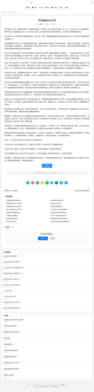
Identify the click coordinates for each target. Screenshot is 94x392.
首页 (28, 7)
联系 (63, 385)
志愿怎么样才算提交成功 (82, 190)
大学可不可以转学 (11, 221)
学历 (35, 7)
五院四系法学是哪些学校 (13, 212)
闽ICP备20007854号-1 (55, 385)
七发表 (61, 7)
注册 (52, 238)
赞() (52, 24)
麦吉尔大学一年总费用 (11, 190)
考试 (41, 7)
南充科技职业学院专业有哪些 (59, 218)
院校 (47, 7)
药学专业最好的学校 (56, 206)
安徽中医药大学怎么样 (57, 200)
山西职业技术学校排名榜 (13, 200)
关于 (66, 385)
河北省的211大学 (47, 20)
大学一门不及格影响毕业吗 (58, 215)
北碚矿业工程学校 (56, 203)
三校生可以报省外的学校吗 (58, 212)
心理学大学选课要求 (12, 215)
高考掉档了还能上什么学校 (14, 203)
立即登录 (42, 238)
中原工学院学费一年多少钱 (14, 209)
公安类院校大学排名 (12, 218)
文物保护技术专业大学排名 (14, 206)
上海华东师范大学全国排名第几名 (60, 221)
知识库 (55, 7)
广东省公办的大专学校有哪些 (59, 209)
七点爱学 (47, 3)
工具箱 (66, 7)
